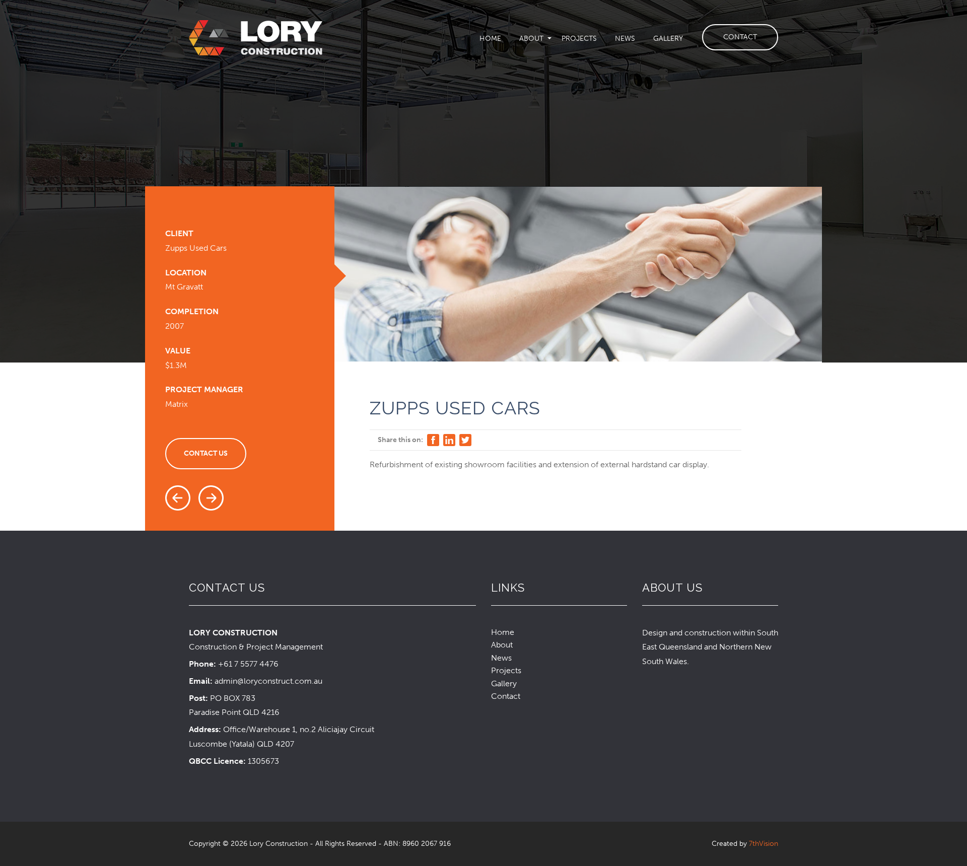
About (531, 38)
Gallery (668, 38)
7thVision (763, 843)
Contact (740, 37)
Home (490, 38)
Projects (579, 38)
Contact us (206, 453)
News (625, 38)
